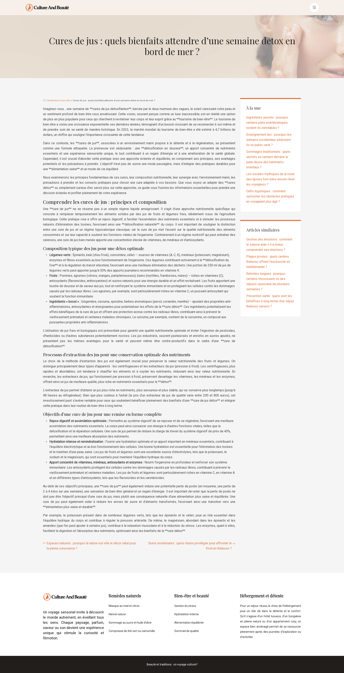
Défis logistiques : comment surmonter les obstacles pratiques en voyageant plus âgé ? (270, 196)
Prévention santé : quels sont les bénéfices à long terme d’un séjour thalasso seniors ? (270, 301)
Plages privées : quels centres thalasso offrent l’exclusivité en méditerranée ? (268, 262)
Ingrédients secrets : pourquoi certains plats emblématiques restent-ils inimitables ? (267, 123)
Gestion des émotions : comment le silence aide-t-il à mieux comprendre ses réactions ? (269, 244)
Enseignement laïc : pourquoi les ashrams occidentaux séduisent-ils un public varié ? (269, 140)
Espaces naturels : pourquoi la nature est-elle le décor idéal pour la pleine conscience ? (91, 545)
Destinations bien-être (59, 100)
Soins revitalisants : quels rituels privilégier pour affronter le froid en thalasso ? (190, 545)
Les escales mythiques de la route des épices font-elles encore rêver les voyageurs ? (270, 179)
